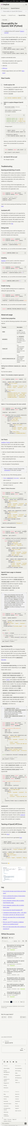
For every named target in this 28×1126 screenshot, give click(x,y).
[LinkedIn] (16, 1062)
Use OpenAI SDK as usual (10, 157)
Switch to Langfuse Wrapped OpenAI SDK (13, 103)
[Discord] (7, 1062)
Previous (7, 1001)
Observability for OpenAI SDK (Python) (11, 24)
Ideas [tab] (12, 937)
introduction (7, 470)
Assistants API (5, 210)
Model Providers (13, 15)
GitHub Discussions (8, 934)
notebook (22, 814)
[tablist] (15, 107)
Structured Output (5, 663)
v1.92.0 (7, 679)
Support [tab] (6, 937)
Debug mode (5, 228)
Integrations (4, 15)
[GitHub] (4, 1062)
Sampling (4, 258)
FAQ (12, 223)
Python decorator (11, 478)
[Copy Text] (25, 48)
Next (21, 1001)
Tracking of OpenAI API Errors (11, 824)
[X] (10, 1062)
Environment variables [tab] (10, 107)
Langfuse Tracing (5, 442)
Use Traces (4, 439)
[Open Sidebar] (1, 8)
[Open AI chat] (25, 1123)
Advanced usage (7, 315)
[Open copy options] (8, 20)
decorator (3, 659)
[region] (14, 50)
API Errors (4, 68)
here (2, 206)
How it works (5, 78)
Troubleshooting (6, 166)
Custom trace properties (8, 318)
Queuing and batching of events (10, 170)
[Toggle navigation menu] (26, 5)
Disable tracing (5, 286)
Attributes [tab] (17, 107)
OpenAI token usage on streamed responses (11, 573)
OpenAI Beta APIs (6, 646)
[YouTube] (13, 1062)
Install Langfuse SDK (9, 84)
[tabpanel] (15, 123)
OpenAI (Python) (23, 15)
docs (8, 834)
